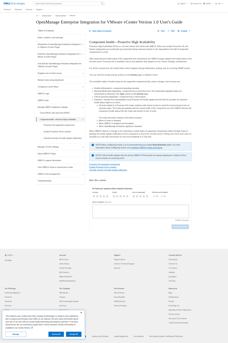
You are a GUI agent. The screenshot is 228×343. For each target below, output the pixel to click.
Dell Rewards (173, 297)
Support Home (46, 15)
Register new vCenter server (50, 73)
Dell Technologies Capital (68, 301)
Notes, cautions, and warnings (50, 38)
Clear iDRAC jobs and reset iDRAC (55, 113)
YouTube (172, 281)
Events (171, 301)
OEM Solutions (119, 301)
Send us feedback (101, 202)
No (165, 196)
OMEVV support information (49, 160)
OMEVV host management (49, 174)
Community (173, 259)
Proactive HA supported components (59, 125)
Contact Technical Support (124, 264)
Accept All (74, 334)
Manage (16, 334)
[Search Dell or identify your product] (102, 3)
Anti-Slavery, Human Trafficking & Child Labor (166, 336)
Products (8, 297)
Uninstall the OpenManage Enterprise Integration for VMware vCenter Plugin (59, 65)
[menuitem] (40, 9)
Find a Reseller (119, 297)
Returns (117, 268)
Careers (62, 297)
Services (8, 306)
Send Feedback (180, 227)
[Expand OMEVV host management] (83, 174)
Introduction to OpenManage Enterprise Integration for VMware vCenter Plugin (59, 45)
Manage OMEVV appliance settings (53, 107)
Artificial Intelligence (12, 293)
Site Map (8, 260)
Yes (157, 196)
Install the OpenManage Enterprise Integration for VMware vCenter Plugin (59, 55)
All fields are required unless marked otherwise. (112, 189)
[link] (195, 3)
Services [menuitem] (29, 9)
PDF (173, 31)
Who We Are (63, 293)
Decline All (56, 334)
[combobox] (68, 3)
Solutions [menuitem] (18, 9)
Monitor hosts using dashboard (51, 80)
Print (163, 31)
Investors (63, 306)
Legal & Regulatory (121, 336)
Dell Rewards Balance (67, 281)
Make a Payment (65, 277)
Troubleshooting (44, 181)
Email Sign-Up (174, 306)
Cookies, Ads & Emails (100, 336)
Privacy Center (174, 314)
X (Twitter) (173, 268)
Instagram (173, 277)
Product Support (60, 15)
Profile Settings (65, 268)
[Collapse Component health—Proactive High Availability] (83, 119)
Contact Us (173, 264)
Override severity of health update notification (63, 138)
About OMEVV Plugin (47, 154)
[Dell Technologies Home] (14, 3)
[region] (140, 101)
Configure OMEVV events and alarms (146, 148)
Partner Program (120, 306)
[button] (183, 3)
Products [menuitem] (7, 9)
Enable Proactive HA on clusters (57, 132)
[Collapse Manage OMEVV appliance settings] (83, 107)
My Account (64, 259)
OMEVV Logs (43, 94)
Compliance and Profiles (48, 87)
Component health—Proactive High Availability (58, 119)
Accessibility (139, 336)
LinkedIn (172, 272)
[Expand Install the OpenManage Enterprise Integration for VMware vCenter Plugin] (83, 54)
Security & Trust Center (178, 318)
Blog (170, 293)
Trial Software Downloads (178, 323)
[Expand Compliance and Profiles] (83, 86)
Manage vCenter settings (48, 147)
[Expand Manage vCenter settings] (83, 147)
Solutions (8, 301)
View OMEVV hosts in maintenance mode (55, 167)
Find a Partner (119, 293)
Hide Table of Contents (101, 31)
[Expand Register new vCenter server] (83, 73)
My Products (64, 272)
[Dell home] (37, 15)
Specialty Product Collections (180, 310)
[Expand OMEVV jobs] (83, 100)
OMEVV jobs (43, 100)
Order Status (64, 264)
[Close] (81, 312)
